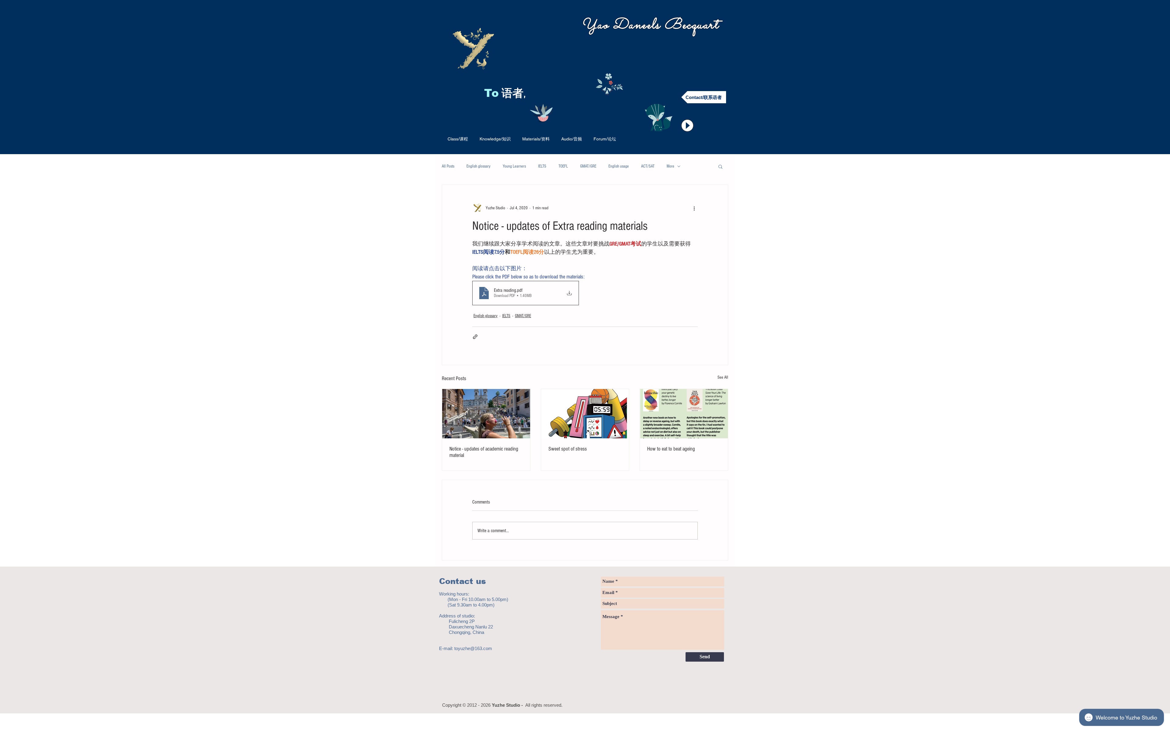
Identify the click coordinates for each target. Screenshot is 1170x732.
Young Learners (514, 166)
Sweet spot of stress (567, 449)
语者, (515, 94)
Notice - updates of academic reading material (483, 452)
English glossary (478, 166)
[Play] (687, 125)
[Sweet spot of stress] (585, 413)
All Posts (448, 166)
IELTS (542, 166)
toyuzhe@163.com (473, 648)
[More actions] (694, 208)
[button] (720, 166)
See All (723, 377)
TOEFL (563, 166)
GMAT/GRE (588, 166)
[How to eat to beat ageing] (684, 413)
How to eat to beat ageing (671, 449)
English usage (618, 166)
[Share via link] (475, 337)
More (670, 166)
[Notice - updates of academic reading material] (486, 413)
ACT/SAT (647, 166)
